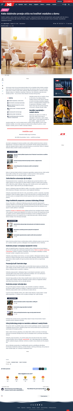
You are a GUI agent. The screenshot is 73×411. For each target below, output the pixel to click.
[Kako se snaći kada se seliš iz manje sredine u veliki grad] (10, 302)
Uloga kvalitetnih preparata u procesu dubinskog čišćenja (15, 105)
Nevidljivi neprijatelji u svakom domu (15, 100)
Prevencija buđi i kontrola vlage (15, 112)
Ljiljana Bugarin (6, 23)
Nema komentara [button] (44, 396)
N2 (10, 364)
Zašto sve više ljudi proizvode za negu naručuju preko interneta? (27, 312)
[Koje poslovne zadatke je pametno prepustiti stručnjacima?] (10, 230)
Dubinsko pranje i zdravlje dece (15, 114)
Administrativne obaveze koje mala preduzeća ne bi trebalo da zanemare (29, 224)
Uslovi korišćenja (44, 407)
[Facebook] (64, 1)
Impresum (23, 407)
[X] (66, 1)
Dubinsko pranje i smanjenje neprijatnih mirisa (16, 109)
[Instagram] (67, 1)
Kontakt (38, 407)
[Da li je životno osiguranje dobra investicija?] (10, 308)
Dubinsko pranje (14, 362)
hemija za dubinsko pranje (18, 210)
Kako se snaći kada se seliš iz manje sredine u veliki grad (25, 301)
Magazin (5, 10)
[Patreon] (69, 1)
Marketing (29, 407)
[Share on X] (59, 23)
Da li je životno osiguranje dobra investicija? (23, 307)
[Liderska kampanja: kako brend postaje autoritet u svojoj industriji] (10, 161)
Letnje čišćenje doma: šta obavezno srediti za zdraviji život (26, 166)
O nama (18, 407)
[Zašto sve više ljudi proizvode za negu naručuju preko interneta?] (10, 313)
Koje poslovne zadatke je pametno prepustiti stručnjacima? (26, 229)
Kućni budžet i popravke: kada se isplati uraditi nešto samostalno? (28, 235)
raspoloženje (26, 339)
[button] (68, 4)
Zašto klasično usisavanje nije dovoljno (17, 103)
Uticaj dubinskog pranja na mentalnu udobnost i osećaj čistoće (15, 117)
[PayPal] (68, 1)
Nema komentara (22, 23)
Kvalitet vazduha (23, 362)
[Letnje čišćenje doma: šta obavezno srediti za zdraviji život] (10, 167)
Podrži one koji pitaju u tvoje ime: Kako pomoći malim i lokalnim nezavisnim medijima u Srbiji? (22, 1)
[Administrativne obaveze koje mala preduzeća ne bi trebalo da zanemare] (10, 225)
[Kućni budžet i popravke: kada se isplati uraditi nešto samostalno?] (10, 236)
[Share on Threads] (61, 23)
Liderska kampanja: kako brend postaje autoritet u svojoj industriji (28, 160)
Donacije (33, 407)
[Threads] (71, 1)
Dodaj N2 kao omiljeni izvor (7, 25)
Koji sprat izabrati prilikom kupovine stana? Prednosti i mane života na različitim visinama (31, 155)
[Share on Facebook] (57, 23)
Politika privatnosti (52, 407)
